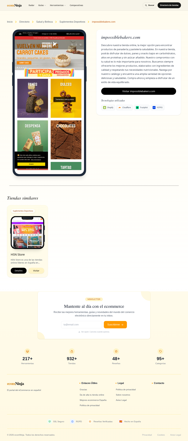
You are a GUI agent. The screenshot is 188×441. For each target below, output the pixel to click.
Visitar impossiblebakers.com (138, 91)
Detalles (19, 270)
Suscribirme (113, 324)
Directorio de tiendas (169, 5)
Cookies (161, 435)
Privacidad (147, 435)
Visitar (36, 270)
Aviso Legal (175, 435)
